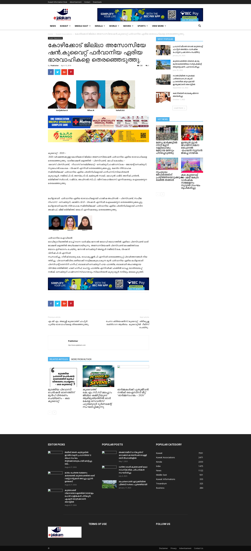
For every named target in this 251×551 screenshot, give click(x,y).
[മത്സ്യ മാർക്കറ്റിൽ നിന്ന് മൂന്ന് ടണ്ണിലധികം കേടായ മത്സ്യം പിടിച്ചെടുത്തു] (167, 132)
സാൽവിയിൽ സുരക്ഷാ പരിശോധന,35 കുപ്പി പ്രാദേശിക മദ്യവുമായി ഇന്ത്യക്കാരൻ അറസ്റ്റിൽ (184, 80)
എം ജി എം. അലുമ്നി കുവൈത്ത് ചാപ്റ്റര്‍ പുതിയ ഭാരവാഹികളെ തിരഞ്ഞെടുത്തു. (68, 323)
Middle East (81, 26)
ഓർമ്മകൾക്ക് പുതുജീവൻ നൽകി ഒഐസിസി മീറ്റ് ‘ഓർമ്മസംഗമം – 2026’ (133, 392)
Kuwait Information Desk (57, 2)
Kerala (99, 26)
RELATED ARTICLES (59, 359)
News (53, 26)
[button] (199, 26)
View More (158, 26)
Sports (142, 26)
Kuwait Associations (64, 34)
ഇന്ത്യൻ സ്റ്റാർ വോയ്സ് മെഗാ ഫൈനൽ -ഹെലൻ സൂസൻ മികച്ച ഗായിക (191, 148)
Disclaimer (163, 548)
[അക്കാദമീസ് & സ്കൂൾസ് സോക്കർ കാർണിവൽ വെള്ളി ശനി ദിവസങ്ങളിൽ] (109, 456)
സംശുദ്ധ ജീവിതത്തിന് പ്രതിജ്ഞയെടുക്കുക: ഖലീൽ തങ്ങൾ (169, 176)
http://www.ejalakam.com (77, 345)
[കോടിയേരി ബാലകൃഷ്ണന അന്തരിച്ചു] (163, 97)
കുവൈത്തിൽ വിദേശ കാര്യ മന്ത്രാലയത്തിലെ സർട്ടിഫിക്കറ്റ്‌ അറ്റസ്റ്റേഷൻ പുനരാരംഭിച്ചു (187, 64)
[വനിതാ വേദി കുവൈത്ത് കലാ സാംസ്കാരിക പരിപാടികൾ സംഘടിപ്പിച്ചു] (109, 471)
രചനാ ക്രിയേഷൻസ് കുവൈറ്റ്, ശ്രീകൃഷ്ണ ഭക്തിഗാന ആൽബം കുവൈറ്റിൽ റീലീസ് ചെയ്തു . (127, 324)
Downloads (97, 2)
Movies (127, 26)
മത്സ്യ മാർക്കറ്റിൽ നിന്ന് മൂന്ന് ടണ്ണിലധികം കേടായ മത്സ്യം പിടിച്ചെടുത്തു (166, 148)
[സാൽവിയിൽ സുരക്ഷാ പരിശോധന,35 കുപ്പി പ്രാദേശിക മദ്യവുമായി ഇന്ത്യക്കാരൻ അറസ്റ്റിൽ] (163, 79)
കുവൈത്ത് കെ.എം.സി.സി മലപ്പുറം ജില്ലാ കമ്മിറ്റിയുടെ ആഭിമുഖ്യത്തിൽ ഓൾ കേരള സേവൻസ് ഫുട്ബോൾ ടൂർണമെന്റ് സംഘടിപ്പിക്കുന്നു (97, 398)
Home (50, 34)
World (113, 26)
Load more (178, 108)
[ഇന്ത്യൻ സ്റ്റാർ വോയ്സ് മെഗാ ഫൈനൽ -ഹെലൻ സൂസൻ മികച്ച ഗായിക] (192, 132)
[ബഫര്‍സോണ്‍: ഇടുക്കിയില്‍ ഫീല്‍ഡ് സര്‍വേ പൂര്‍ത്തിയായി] (109, 484)
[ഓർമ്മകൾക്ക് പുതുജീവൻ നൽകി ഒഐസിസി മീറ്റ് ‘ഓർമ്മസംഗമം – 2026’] (133, 376)
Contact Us (198, 548)
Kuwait (64, 26)
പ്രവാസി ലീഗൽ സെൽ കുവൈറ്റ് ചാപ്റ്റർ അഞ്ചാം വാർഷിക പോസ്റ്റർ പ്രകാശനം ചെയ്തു (188, 49)
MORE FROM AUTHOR (81, 359)
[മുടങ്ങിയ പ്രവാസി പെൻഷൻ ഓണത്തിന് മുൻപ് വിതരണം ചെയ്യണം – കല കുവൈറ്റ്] (64, 376)
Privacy (173, 548)
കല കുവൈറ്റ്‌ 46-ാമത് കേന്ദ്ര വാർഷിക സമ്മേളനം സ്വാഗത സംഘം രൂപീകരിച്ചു (190, 181)
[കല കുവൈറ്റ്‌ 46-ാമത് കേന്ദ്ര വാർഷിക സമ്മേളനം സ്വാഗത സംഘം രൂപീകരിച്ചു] (192, 165)
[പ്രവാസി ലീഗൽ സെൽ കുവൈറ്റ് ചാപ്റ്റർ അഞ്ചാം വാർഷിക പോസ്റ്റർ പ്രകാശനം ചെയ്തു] (163, 50)
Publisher (55, 65)
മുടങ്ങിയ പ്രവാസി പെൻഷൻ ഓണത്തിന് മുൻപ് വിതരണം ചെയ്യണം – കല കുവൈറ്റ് (61, 395)
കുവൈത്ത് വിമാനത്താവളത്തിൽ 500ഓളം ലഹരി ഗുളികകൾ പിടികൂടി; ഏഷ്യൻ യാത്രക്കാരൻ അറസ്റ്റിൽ (79, 496)
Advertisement (75, 2)
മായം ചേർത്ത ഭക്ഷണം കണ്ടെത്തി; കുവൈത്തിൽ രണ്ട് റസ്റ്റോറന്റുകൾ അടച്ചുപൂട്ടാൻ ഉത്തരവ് (80, 477)
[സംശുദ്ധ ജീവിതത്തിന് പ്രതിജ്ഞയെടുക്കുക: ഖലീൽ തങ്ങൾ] (167, 164)
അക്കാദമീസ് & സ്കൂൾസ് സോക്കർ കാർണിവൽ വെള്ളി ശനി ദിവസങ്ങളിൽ (133, 455)
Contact (87, 2)
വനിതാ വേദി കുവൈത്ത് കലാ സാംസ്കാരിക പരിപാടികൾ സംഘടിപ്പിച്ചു (133, 470)
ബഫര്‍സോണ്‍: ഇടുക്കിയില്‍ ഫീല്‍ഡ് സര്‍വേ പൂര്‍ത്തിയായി (133, 483)
